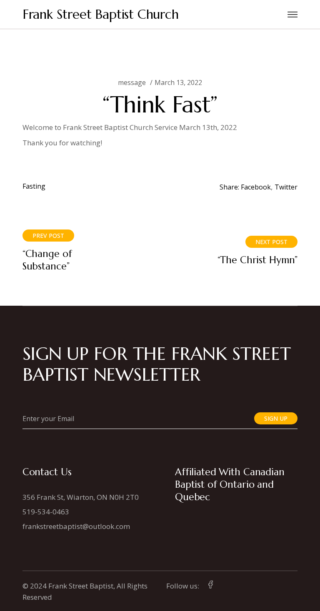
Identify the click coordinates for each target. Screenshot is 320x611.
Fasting (33, 186)
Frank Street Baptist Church (100, 14)
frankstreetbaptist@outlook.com (76, 526)
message (132, 82)
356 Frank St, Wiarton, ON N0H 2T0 (80, 497)
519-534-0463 (45, 511)
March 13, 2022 (178, 82)
